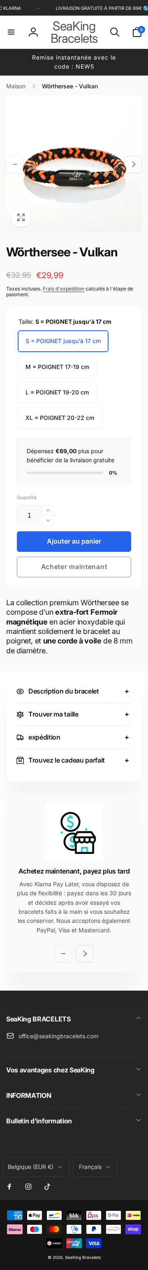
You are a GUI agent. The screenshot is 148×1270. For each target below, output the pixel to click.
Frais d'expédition (63, 289)
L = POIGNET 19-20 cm (57, 392)
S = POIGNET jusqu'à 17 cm (63, 340)
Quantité (27, 497)
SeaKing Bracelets (83, 1257)
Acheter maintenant (74, 566)
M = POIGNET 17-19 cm (57, 366)
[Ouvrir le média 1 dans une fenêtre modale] (74, 164)
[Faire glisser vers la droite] (133, 164)
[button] (11, 32)
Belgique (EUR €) (30, 1166)
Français (90, 1166)
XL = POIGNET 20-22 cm (59, 417)
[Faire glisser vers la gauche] (14, 164)
